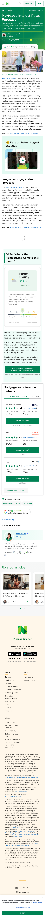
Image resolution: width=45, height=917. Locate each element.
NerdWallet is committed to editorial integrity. (20, 74)
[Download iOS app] (14, 654)
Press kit (8, 708)
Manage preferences (22, 907)
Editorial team (10, 701)
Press (7, 704)
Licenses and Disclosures (30, 777)
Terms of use (10, 722)
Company (8, 677)
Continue (22, 913)
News (10, 10)
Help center (28, 677)
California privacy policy (12, 735)
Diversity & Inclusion (13, 690)
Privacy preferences (12, 739)
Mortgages (28, 503)
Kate (21, 534)
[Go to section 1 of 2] (20, 608)
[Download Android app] (30, 654)
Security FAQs (29, 680)
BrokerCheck (17, 836)
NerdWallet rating (29, 408)
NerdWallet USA (24, 888)
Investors (8, 711)
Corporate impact (12, 686)
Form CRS (18, 831)
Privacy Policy (9, 833)
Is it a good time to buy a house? (24, 133)
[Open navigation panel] (3, 3)
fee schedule (35, 834)
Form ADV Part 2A (29, 831)
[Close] (42, 897)
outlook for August (13, 187)
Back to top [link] (9, 520)
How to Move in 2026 (11, 503)
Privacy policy (10, 731)
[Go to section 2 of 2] (24, 608)
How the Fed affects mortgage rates (26, 227)
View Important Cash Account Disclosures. (21, 844)
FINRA (14, 827)
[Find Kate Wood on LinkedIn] (20, 536)
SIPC (18, 827)
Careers (8, 683)
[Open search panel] (20, 3)
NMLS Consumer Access (13, 777)
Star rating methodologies (11, 697)
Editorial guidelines (12, 693)
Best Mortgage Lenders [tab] (16, 396)
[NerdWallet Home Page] (8, 4)
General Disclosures (23, 834)
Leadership (9, 680)
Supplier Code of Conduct (11, 726)
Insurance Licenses (21, 791)
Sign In (28, 3)
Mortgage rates (8, 78)
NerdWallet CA (24, 892)
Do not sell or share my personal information (12, 745)
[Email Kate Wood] (17, 536)
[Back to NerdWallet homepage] (3, 10)
